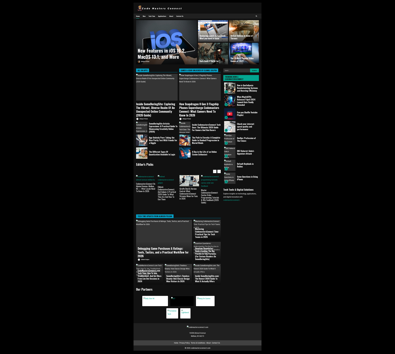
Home (138, 16)
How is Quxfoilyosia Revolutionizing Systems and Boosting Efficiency (229, 88)
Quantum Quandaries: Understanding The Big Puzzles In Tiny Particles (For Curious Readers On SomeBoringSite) (205, 254)
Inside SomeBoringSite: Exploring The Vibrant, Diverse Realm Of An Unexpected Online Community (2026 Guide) (157, 87)
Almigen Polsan (145, 61)
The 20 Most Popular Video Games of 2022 (242, 60)
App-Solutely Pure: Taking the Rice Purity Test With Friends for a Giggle (141, 140)
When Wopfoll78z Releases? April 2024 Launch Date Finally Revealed (229, 101)
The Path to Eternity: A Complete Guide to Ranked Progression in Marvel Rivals (185, 140)
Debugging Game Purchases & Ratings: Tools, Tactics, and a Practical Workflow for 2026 (164, 241)
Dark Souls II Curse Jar (213, 53)
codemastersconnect (231, 200)
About (171, 16)
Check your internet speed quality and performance (229, 126)
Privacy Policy (184, 343)
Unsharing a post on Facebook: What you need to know (213, 37)
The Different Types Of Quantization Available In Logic (141, 153)
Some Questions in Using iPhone (229, 178)
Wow (144, 16)
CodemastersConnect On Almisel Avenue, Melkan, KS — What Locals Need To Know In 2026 (145, 187)
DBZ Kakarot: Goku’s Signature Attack (229, 152)
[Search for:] (236, 70)
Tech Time (152, 16)
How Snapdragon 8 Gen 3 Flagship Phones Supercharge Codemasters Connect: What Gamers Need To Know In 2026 (200, 87)
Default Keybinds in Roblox (229, 165)
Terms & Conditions (198, 343)
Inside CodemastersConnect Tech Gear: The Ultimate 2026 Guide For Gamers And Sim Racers (185, 127)
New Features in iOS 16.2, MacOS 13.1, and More (162, 53)
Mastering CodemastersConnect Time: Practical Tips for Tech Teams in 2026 (207, 232)
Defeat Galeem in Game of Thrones (242, 37)
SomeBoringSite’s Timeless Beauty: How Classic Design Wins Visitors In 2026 (178, 278)
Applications (162, 16)
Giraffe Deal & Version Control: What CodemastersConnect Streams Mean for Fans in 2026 (188, 193)
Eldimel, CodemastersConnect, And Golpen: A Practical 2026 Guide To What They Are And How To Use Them (167, 193)
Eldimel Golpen (145, 259)
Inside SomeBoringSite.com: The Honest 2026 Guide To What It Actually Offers (207, 278)
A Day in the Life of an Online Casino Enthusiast (185, 153)
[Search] (256, 16)
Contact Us (179, 16)
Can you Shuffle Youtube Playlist (229, 114)
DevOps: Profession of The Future (229, 139)
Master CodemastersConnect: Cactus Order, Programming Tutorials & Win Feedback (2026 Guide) (210, 196)
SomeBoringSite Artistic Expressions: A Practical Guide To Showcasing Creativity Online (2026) (141, 127)
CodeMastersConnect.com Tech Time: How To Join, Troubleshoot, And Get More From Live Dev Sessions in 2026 (149, 276)
